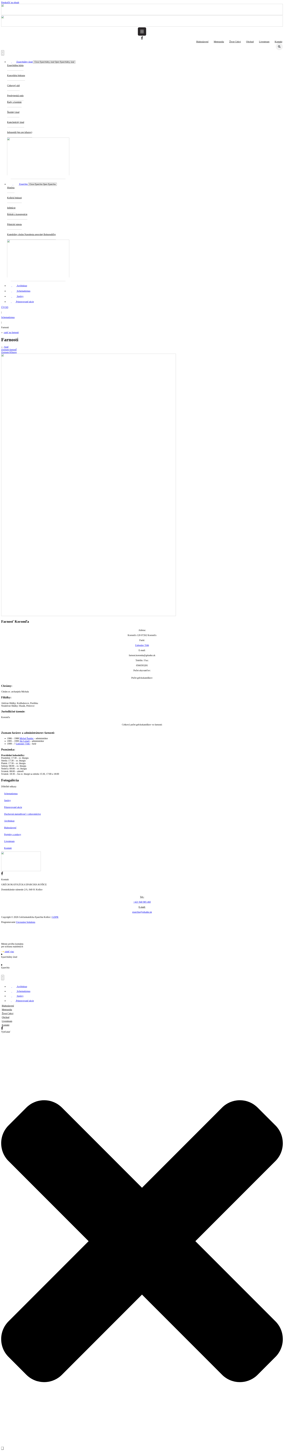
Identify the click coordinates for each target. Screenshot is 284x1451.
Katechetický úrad (15, 122)
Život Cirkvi (235, 41)
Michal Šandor (27, 738)
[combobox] (16, 1034)
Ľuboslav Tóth (142, 645)
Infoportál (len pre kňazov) (19, 132)
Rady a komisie (14, 102)
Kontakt (278, 41)
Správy (7, 800)
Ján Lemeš (25, 741)
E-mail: (142, 907)
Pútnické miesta (14, 224)
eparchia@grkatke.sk (142, 912)
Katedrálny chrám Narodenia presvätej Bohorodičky (31, 234)
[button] (279, 46)
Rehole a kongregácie (17, 214)
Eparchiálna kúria (15, 65)
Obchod (250, 41)
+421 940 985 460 (142, 902)
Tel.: (142, 897)
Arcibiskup (9, 821)
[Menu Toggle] (2, 53)
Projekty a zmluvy (12, 834)
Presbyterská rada (15, 95)
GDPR (55, 917)
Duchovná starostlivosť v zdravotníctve (22, 814)
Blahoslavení (202, 41)
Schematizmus (8, 317)
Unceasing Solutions (25, 922)
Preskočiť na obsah (10, 2)
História (10, 187)
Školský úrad (13, 112)
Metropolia (219, 41)
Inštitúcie (11, 208)
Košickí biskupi (14, 197)
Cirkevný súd (13, 85)
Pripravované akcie (13, 807)
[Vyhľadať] (2, 1448)
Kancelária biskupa (16, 75)
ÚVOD (4, 307)
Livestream (264, 41)
